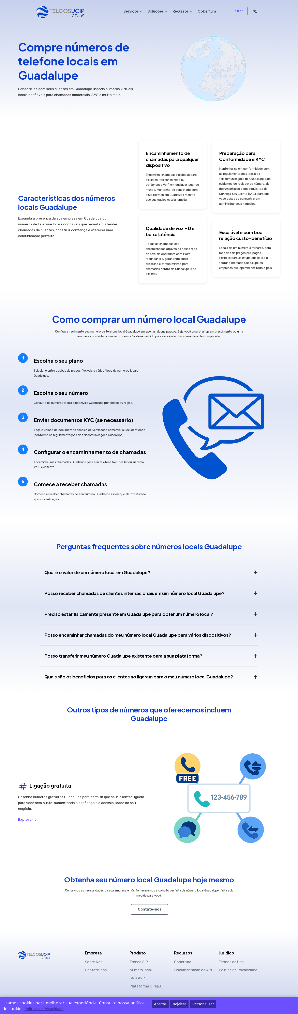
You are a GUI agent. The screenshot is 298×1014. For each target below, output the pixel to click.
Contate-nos (149, 909)
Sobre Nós (93, 962)
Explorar (26, 819)
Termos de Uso (231, 962)
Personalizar (203, 1003)
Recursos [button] (181, 11)
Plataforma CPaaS (145, 986)
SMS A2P (137, 978)
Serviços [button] (131, 11)
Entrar (238, 11)
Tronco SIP (139, 962)
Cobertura (207, 11)
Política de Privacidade (238, 970)
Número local (141, 970)
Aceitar (160, 1003)
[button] (255, 11)
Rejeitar (179, 1003)
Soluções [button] (156, 11)
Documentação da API (193, 970)
